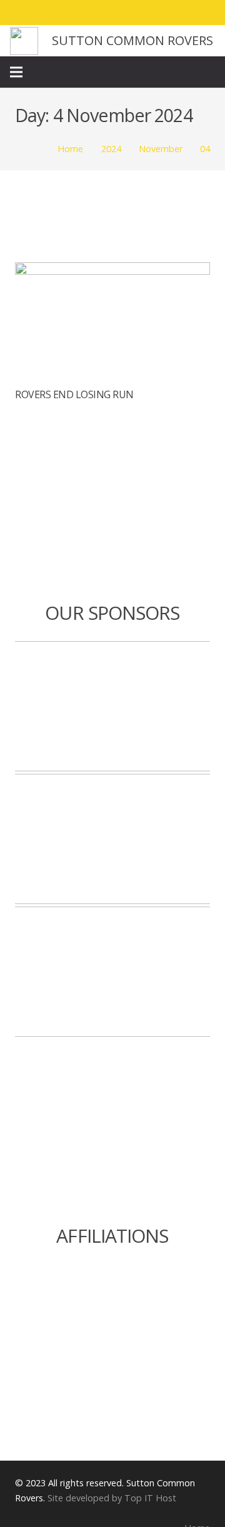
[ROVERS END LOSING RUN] (112, 271)
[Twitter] (159, 12)
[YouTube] (203, 12)
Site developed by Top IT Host (112, 1498)
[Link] (24, 41)
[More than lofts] (112, 839)
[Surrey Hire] (112, 972)
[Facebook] (136, 12)
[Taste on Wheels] (112, 706)
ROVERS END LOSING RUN (74, 394)
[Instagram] (181, 12)
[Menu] (16, 72)
